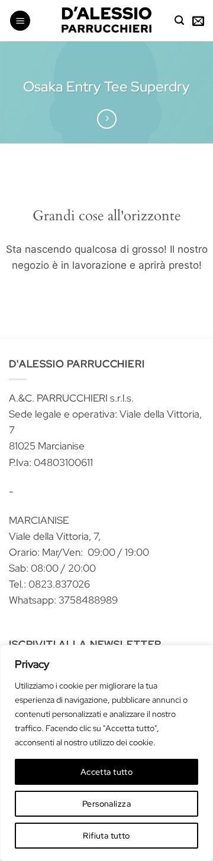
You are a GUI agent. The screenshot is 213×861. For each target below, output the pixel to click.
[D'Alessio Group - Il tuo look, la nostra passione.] (106, 20)
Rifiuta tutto (106, 835)
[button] (20, 21)
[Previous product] (107, 119)
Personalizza (106, 803)
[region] (106, 753)
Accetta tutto (106, 772)
